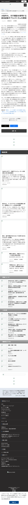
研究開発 (15, 20)
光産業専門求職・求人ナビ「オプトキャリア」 (10, 434)
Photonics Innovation (5, 409)
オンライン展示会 (4, 415)
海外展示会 (3, 412)
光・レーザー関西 (4, 407)
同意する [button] (14, 502)
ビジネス (8, 182)
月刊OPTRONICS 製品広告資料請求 (8, 428)
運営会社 (14, 489)
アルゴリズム (12, 118)
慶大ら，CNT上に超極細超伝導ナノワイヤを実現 (12, 111)
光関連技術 (9, 20)
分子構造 (18, 118)
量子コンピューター (13, 120)
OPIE (2, 404)
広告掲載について (14, 488)
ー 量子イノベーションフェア (7, 405)
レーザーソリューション (6, 410)
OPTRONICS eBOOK (5, 446)
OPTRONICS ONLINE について (14, 487)
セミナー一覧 (4, 421)
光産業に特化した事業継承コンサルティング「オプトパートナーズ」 (10, 436)
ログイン (17, 1)
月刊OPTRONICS (4, 443)
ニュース (3, 20)
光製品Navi (3, 427)
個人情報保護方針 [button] (5, 498)
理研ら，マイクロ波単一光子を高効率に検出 (15, 110)
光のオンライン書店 (5, 445)
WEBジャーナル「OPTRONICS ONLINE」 (9, 459)
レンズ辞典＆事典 (4, 452)
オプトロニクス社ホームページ (7, 458)
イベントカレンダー (5, 414)
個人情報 (14, 491)
